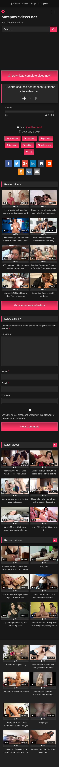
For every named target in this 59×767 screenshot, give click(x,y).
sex (30, 152)
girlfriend (47, 138)
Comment (6, 334)
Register (44, 4)
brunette (31, 138)
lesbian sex (46, 145)
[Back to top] (50, 758)
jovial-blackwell (34, 127)
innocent (13, 145)
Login (33, 4)
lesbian (29, 145)
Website (5, 395)
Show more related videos (29, 305)
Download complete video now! (31, 75)
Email (5, 383)
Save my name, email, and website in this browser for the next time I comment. (28, 417)
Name (5, 371)
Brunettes (14, 138)
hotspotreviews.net (19, 16)
